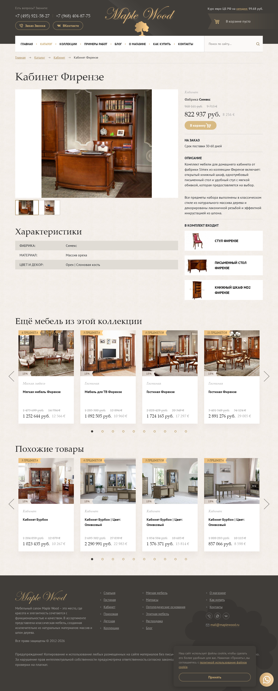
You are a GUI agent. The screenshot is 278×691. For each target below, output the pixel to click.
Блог (118, 44)
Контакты (185, 44)
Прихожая (111, 614)
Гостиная (110, 600)
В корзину (198, 125)
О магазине (137, 44)
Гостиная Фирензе (161, 392)
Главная (27, 44)
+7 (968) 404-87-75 (73, 16)
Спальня (109, 593)
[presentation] (11, 376)
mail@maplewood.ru (224, 625)
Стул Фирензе (226, 241)
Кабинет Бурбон (35, 519)
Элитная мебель (157, 614)
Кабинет (59, 57)
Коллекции (68, 44)
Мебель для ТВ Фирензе (103, 392)
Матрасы (152, 600)
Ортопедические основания (165, 607)
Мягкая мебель (156, 593)
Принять (214, 677)
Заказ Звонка (35, 25)
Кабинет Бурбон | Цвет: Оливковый (103, 522)
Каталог (46, 44)
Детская (109, 621)
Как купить (162, 44)
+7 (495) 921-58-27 (32, 16)
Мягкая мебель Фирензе (42, 392)
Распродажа (154, 621)
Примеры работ (95, 44)
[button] (92, 431)
